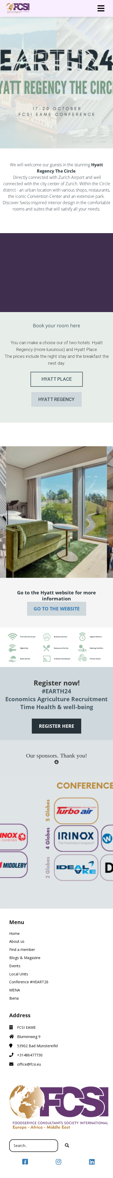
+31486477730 (30, 1054)
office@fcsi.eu (29, 1064)
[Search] (67, 1145)
